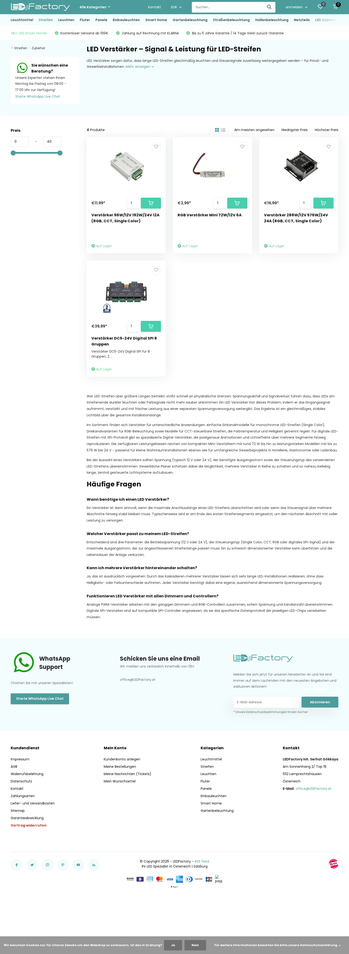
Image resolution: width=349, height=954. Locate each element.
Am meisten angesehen (254, 129)
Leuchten (66, 20)
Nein (195, 945)
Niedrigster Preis (295, 129)
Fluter (85, 20)
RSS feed (202, 861)
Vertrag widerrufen (29, 825)
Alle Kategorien (93, 7)
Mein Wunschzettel (120, 781)
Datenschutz (21, 781)
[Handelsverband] (333, 863)
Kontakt (154, 7)
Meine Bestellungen (120, 766)
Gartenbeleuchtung (190, 20)
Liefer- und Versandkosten (33, 803)
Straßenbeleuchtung (231, 20)
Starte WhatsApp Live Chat (37, 96)
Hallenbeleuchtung (271, 20)
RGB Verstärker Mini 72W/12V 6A (210, 215)
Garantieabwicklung (27, 818)
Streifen (46, 20)
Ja (173, 945)
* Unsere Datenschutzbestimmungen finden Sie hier (270, 712)
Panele (101, 20)
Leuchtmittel (22, 20)
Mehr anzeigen (138, 66)
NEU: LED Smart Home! (29, 33)
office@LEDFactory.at (313, 788)
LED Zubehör (326, 20)
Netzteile (302, 20)
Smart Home (156, 20)
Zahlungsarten (23, 796)
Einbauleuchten (126, 20)
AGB (14, 766)
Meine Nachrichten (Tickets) (127, 774)
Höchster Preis (326, 129)
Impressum (20, 759)
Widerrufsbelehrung (27, 774)
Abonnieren (320, 702)
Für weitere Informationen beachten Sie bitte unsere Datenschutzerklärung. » (277, 945)
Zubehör (38, 48)
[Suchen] (269, 7)
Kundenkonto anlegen (122, 759)
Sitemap (18, 810)
